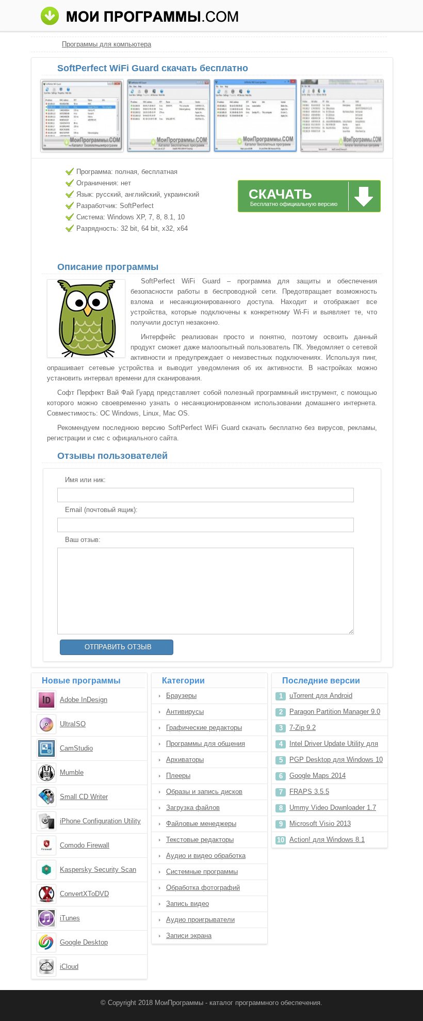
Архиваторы (185, 759)
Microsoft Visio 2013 (320, 823)
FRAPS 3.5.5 (309, 791)
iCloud (69, 966)
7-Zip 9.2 (302, 727)
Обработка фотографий (203, 887)
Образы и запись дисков (204, 791)
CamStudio (76, 748)
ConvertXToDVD (84, 894)
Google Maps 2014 (317, 775)
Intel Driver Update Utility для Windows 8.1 (333, 746)
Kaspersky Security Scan (98, 869)
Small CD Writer (84, 797)
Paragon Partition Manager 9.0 (334, 711)
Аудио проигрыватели (200, 919)
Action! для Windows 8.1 (327, 839)
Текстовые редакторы (200, 839)
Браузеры (181, 695)
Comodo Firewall (84, 845)
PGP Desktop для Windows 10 (336, 759)
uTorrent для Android (320, 695)
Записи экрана (189, 935)
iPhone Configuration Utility (100, 821)
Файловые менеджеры (201, 823)
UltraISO (73, 724)
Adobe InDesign (83, 700)
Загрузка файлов (193, 807)
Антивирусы (185, 711)
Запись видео (187, 903)
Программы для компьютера (106, 44)
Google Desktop (84, 942)
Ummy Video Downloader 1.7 (332, 807)
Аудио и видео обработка (206, 855)
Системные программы (202, 871)
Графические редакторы (204, 727)
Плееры (178, 775)
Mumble (72, 772)
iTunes (70, 918)
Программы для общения (205, 743)
